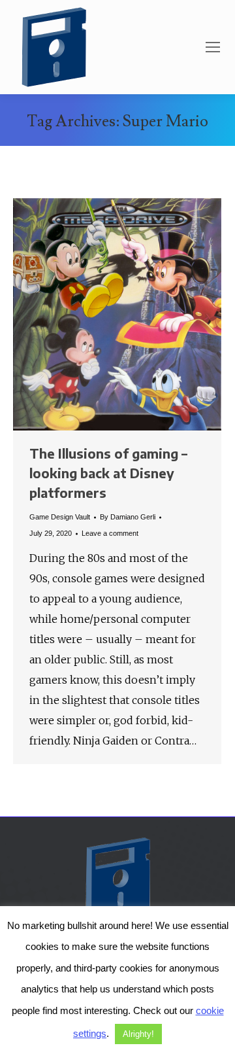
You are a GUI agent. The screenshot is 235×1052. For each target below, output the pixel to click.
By (127, 517)
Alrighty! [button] (138, 1034)
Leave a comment (110, 533)
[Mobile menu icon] (213, 47)
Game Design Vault (59, 517)
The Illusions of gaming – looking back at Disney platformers (108, 472)
